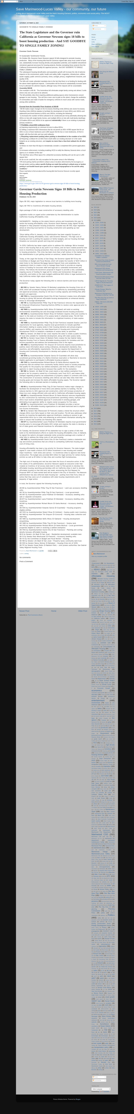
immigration (95, 764)
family (105, 710)
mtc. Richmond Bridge (97, 880)
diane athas (112, 673)
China (98, 631)
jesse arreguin (95, 776)
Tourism (112, 1041)
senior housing (96, 989)
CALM (101, 620)
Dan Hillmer (110, 660)
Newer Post (24, 611)
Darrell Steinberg (105, 662)
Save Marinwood (99, 553)
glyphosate (110, 731)
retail (111, 950)
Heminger (107, 743)
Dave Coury (101, 663)
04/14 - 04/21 (99, 369)
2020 (95, 217)
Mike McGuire (95, 872)
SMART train (96, 1001)
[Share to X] (53, 551)
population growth (108, 920)
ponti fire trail (108, 918)
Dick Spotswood (98, 675)
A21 (93, 567)
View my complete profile (99, 556)
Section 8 (100, 984)
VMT (100, 1058)
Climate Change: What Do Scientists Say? (103, 290)
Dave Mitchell (109, 663)
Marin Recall (111, 826)
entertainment (98, 700)
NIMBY (109, 885)
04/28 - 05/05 (99, 363)
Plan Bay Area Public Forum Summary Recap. (106, 519)
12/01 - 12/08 (99, 233)
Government (104, 733)
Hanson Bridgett (101, 740)
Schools (101, 980)
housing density (108, 753)
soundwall (94, 1009)
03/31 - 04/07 (99, 374)
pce (111, 899)
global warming (95, 731)
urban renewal (103, 1055)
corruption (106, 650)
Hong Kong (105, 751)
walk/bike (100, 1060)
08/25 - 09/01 (99, 319)
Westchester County (97, 1066)
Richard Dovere (100, 952)
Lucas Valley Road (104, 807)
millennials (111, 872)
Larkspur (109, 792)
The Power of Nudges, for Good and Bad (106, 128)
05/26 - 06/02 (99, 353)
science (107, 980)
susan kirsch (95, 1028)
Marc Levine (111, 811)
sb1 (112, 972)
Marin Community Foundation (105, 819)
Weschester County (97, 1064)
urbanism (112, 1055)
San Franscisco (106, 964)
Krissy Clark (103, 788)
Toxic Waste (95, 46)
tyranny (93, 1051)
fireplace (107, 712)
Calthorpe (94, 622)
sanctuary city (95, 968)
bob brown (107, 605)
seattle (93, 984)
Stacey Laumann (110, 1012)
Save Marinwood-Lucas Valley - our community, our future (61, 9)
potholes (102, 921)
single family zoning (97, 995)
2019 (95, 220)
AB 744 (99, 567)
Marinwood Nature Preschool (105, 844)
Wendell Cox (105, 1062)
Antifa (109, 590)
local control (111, 804)
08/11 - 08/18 (99, 325)
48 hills (96, 565)
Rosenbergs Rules (104, 959)
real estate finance (101, 942)
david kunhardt (96, 665)
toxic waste (97, 1043)
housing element (97, 755)
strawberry (94, 1018)
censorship (111, 628)
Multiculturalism (95, 882)
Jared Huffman (105, 772)
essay (113, 704)
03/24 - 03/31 (99, 376)
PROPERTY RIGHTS (109, 931)
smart (100, 997)
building (103, 614)
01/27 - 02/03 (99, 397)
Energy (103, 698)
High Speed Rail (99, 747)
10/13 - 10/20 (99, 251)
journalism (110, 777)
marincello (94, 830)
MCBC (93, 861)
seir (109, 983)
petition (101, 903)
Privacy (104, 927)
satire (95, 970)
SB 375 (109, 970)
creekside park (111, 652)
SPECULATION (104, 1008)
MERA (101, 865)
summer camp (104, 1022)
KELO (102, 785)
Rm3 (108, 955)
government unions (97, 735)
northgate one (111, 887)
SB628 (109, 976)
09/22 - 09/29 (99, 309)
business (110, 614)
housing (112, 751)
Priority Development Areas (101, 925)
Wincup (93, 1068)
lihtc (98, 802)
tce (111, 1034)
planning (94, 909)
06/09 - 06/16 (99, 348)
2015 (95, 416)
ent (110, 698)
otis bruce (107, 895)
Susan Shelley (108, 1028)
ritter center (99, 955)
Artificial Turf (97, 593)
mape (102, 811)
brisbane (94, 613)
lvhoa (113, 807)
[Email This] (49, 551)
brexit (108, 609)
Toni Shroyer (105, 1041)
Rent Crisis (105, 950)
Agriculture (94, 582)
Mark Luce (100, 857)
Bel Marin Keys (109, 597)
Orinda (101, 895)
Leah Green (101, 798)
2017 (95, 411)
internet (106, 768)
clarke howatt (97, 637)
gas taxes (110, 725)
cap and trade (95, 624)
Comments (97, 29)
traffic (106, 1043)
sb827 (94, 978)
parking (108, 897)
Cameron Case (103, 622)
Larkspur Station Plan (99, 794)
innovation (98, 766)
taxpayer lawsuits (103, 1034)
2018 (95, 408)
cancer (111, 622)
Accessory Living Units (105, 571)
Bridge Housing (104, 611)
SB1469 (99, 974)
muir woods (109, 880)
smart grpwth (99, 999)
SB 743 (100, 972)
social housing (99, 1003)
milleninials (103, 872)
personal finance (106, 901)
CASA (109, 626)
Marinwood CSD (100, 834)
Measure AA (103, 863)
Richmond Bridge (109, 953)
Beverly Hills (95, 599)
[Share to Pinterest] (56, 551)
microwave (102, 868)
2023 (95, 210)
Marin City (101, 815)
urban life (94, 1055)
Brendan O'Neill (101, 609)
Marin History (102, 824)
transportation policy (101, 1047)
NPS (94, 891)
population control (96, 919)
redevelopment (105, 944)
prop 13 (110, 929)
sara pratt (112, 968)
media (110, 863)
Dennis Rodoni (108, 671)
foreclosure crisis (110, 714)
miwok (107, 874)
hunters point (102, 762)
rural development (110, 961)
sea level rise (102, 982)
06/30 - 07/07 (99, 340)
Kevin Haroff (109, 785)
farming (111, 710)
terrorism (98, 1037)
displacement (101, 678)
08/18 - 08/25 (99, 322)
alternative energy (99, 584)
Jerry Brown (109, 774)
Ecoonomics (110, 692)
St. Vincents (100, 1012)
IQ (114, 768)
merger (106, 865)
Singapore (110, 993)
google (93, 733)
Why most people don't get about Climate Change (103, 265)
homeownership (96, 751)
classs (111, 637)
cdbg (104, 627)
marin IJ (110, 824)
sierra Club (107, 991)
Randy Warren (98, 940)
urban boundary (99, 1053)
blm (105, 603)
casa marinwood (96, 628)
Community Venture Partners (108, 644)
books (101, 607)
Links (93, 42)
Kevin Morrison (96, 787)
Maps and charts (97, 44)
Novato (95, 889)
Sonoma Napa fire (108, 1007)
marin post (103, 826)
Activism (94, 573)
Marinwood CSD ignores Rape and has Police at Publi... (104, 277)
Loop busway (101, 805)
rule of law (101, 961)
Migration (95, 870)
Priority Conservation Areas (101, 923)
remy (102, 948)
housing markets (98, 756)
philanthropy (109, 903)
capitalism (103, 624)
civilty (113, 635)
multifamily (104, 882)
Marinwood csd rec (97, 838)
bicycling (102, 599)
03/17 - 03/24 (99, 379)
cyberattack (112, 658)
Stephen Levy (105, 1014)
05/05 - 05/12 (99, 361)
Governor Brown (96, 737)
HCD (95, 743)
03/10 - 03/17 (99, 382)
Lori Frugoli (110, 805)
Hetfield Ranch (100, 745)
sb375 (95, 976)
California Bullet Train (109, 616)
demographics (96, 671)
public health (111, 935)
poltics (99, 918)
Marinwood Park (97, 846)
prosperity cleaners (107, 933)
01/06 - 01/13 (99, 405)
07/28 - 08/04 (99, 330)
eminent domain (97, 696)
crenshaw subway (97, 654)
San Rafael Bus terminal (105, 966)
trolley (105, 1049)
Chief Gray (106, 629)
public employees (101, 935)
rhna (93, 951)
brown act (103, 613)
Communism (95, 644)
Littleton (95, 804)
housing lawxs (111, 754)
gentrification (104, 727)
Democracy (106, 669)
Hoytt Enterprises (105, 758)
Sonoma (99, 1007)
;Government (96, 563)
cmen (106, 639)
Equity (107, 703)
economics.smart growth (98, 692)
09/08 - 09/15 (99, 314)
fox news (107, 716)
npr (114, 889)
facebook (108, 708)
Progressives (101, 929)
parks (113, 897)
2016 (95, 413)
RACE (93, 938)
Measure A (95, 863)
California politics (99, 618)
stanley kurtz (96, 1014)
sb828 (102, 978)
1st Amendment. (109, 563)
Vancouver (110, 1056)
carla (95, 626)
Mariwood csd (106, 855)
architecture (111, 592)
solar (99, 1005)
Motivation (96, 876)
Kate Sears (95, 783)
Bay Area (111, 595)
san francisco (97, 965)
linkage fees (104, 802)
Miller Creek (98, 874)
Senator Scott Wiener (104, 987)
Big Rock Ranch (97, 601)
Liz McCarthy (103, 803)
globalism (103, 731)
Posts (96, 25)
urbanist (96, 1056)
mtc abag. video (95, 878)
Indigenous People (107, 764)
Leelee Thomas (95, 800)
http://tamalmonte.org (37, 181)
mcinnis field (105, 861)
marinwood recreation (105, 849)
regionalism (102, 946)
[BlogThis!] (51, 551)
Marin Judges (95, 826)
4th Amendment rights (105, 565)
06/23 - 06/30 (99, 343)
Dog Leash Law (106, 682)
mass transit (107, 859)
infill (92, 766)
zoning (26, 553)
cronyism (105, 656)
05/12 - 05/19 (99, 358)
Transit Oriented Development (106, 1045)
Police (93, 913)
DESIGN (104, 673)
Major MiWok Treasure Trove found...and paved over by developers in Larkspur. (107, 190)
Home (53, 611)
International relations (97, 768)
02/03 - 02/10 (99, 395)
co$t (98, 640)
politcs (103, 913)
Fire (100, 712)
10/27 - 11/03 (99, 246)
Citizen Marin (96, 633)
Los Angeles (94, 807)
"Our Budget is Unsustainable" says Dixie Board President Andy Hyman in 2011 (106, 535)
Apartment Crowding (98, 592)
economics (97, 690)
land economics (96, 790)
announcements (97, 590)
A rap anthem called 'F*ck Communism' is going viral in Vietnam (101, 161)
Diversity (112, 678)
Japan (98, 772)
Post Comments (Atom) (35, 615)
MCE (98, 861)
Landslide (101, 792)
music (111, 882)
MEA (111, 861)
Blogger (78, 1099)
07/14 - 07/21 (99, 335)
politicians (102, 915)
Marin (93, 815)
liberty (93, 802)
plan (106, 905)
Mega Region (95, 865)
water (106, 1060)
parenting (100, 897)
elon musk (110, 694)
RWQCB (100, 963)
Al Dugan (101, 582)
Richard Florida (111, 951)
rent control (96, 950)
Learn (110, 798)
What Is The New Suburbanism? (105, 175)
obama (104, 891)
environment (96, 703)
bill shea (100, 603)
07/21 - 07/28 (99, 332)
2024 (95, 207)
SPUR (104, 1010)
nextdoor (102, 885)
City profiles (107, 633)
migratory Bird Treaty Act (106, 870)
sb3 (109, 974)
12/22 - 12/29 (99, 225)
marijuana (110, 813)
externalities (106, 706)
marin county (96, 821)
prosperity (96, 933)
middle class (111, 868)
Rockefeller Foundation (103, 957)
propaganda (95, 931)
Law (100, 796)
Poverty (110, 921)
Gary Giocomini (106, 724)
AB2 (109, 567)
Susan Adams (105, 1026)
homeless (107, 749)
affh (108, 573)
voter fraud (106, 1058)
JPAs (97, 779)
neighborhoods (106, 883)
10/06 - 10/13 (99, 253)
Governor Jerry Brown (109, 737)
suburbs (94, 1022)
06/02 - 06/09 (99, 351)
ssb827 (110, 1010)
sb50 (101, 976)
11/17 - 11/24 (99, 238)
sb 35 (102, 970)
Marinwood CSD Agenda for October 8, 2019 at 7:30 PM (104, 294)
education (95, 694)
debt (95, 667)
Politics (111, 915)
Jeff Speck (101, 773)
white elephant (109, 1066)
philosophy (94, 905)
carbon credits (111, 624)
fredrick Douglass (103, 718)
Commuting (97, 647)
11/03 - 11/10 (99, 243)
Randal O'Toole (110, 938)
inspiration (106, 766)
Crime (106, 654)
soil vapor (94, 1005)
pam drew (94, 897)
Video (93, 1058)
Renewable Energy (110, 948)
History (93, 749)
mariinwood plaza (100, 813)
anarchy (106, 586)
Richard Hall (97, 953)
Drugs (109, 686)
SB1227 (93, 974)
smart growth (110, 997)
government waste (108, 735)
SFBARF (110, 989)
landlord (93, 792)
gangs (110, 722)
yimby (99, 1068)
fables (100, 708)
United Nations (102, 1051)
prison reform (95, 927)
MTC (108, 876)
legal (103, 800)
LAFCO (111, 789)
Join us (94, 39)
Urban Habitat (109, 1053)
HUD (93, 760)
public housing (97, 936)
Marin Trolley (108, 828)
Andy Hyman (106, 588)
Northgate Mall (102, 887)
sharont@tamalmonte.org (25, 181)
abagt (93, 571)
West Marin (108, 1064)
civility (108, 635)
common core (105, 643)
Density (98, 673)
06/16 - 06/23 (99, 345)
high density (110, 745)
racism (99, 938)
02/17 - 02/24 (99, 389)
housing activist (98, 752)
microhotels (94, 868)
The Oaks (105, 1037)
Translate (106, 1091)
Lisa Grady (112, 802)
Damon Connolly (98, 660)
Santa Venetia (104, 968)
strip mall (102, 1020)
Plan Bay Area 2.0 (105, 907)
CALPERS (109, 620)
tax (99, 1032)
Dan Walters (95, 661)
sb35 (113, 974)
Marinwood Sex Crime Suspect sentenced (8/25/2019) (104, 260)
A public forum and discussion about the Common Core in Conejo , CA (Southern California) (106, 100)
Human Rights (103, 760)
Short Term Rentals (97, 991)
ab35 (113, 567)
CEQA (97, 629)
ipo (110, 768)
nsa (99, 891)
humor (94, 762)
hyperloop (110, 762)
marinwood (106, 830)
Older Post (82, 611)
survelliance (95, 1026)
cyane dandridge (102, 658)
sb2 (104, 974)
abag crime (110, 569)
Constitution (112, 648)
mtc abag (103, 878)
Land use (107, 790)
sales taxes (112, 963)
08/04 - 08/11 (99, 327)
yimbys (107, 1068)
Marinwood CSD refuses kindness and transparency (104, 269)
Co (110, 639)
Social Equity (110, 1001)
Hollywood (99, 749)
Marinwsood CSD (96, 855)
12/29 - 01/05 (99, 222)
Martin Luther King (96, 859)
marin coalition (100, 817)
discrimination (103, 676)
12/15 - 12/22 (99, 227)
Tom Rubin (102, 1039)
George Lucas (108, 729)
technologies (95, 1036)
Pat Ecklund (96, 899)
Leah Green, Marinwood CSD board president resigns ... (104, 273)
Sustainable (95, 1030)
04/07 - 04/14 (99, 371)
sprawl (99, 1010)
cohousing (94, 642)
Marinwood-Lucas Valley (101, 854)
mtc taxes (110, 878)
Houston (94, 758)
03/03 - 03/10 (99, 384)
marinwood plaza (99, 848)
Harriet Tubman (111, 740)
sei (105, 983)
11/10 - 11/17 (99, 240)
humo (111, 760)
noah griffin (94, 887)
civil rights (102, 635)
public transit (108, 936)
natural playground (96, 883)
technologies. (104, 1036)
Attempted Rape (108, 593)
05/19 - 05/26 (99, 356)
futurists (103, 722)
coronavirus (97, 650)
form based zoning (98, 716)
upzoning (112, 1051)
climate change (96, 639)
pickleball (101, 905)
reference (94, 946)
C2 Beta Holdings (96, 616)
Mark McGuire (109, 857)
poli (111, 911)
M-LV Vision (100, 809)
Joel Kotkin (105, 776)
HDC (102, 743)
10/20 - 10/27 (99, 248)
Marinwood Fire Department (101, 832)
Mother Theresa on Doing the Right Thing (106, 62)
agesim (111, 580)
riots (93, 955)
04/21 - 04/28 (99, 366)
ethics (95, 706)
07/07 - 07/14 (99, 338)
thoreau (111, 1037)
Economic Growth (103, 688)
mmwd (113, 874)
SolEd (106, 1005)
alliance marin (111, 582)
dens (93, 673)
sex (104, 989)
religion (113, 946)
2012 (95, 424)
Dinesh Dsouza (111, 674)
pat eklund (105, 899)
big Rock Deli (111, 599)
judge (103, 779)
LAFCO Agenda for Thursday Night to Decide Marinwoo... (104, 281)
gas (98, 725)
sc (107, 978)
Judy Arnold (111, 779)
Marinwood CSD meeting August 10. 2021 (106, 83)
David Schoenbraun (110, 665)
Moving (103, 876)
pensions (95, 901)
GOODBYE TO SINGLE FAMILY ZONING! (102, 256)
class (106, 637)
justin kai (109, 781)
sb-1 (105, 972)
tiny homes (94, 1039)
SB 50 (93, 972)
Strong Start (110, 1020)
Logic (94, 805)
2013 (95, 421)
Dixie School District (107, 680)
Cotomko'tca (101, 652)
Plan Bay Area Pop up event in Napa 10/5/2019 (104, 298)
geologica (99, 729)
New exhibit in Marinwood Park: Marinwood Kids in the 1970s (106, 145)
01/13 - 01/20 (99, 402)
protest (93, 935)
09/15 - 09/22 (99, 312)
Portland (94, 921)
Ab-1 (104, 567)
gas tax (103, 725)
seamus (111, 982)
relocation (95, 948)
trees (100, 1049)
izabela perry (96, 770)
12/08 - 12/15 (99, 230)
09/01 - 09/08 (99, 317)
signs (113, 991)
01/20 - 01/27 (99, 400)
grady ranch (98, 739)
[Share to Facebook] (54, 551)
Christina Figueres (108, 631)
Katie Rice (95, 785)
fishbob (102, 714)
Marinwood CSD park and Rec (102, 836)
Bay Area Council (99, 597)
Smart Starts (109, 999)
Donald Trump (106, 684)
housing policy (108, 756)
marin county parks (104, 822)
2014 (95, 419)
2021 (95, 215)
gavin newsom (95, 727)
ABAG (97, 569)
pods (106, 911)
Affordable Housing (103, 576)
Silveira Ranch (98, 993)
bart (105, 595)
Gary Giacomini (96, 724)
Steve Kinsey (106, 1016)
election (103, 694)
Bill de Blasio (107, 601)
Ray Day (107, 940)
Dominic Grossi (95, 684)
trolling (111, 1049)
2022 (95, 212)
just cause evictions (99, 781)
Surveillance (104, 1024)
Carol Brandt (102, 626)
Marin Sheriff (97, 828)
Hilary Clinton (109, 747)
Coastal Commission (107, 641)
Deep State (103, 667)
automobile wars (96, 595)
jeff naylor (94, 774)
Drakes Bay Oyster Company (99, 686)
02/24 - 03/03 (99, 387)
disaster (95, 676)
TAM (105, 1030)
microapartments (104, 867)
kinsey (105, 787)
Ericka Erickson (105, 704)
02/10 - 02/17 (99, 392)
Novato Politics (104, 889)
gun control (109, 739)
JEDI (112, 772)
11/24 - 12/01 (99, 235)
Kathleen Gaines (108, 783)
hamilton (93, 740)
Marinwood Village (100, 852)
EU (100, 706)
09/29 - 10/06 (99, 306)
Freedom (103, 720)
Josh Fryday (102, 777)
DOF (97, 682)
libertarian (109, 800)
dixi (96, 680)
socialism (108, 1003)
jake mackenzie (106, 770)
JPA (93, 779)
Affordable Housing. (102, 580)
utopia (102, 1056)
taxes (105, 1032)
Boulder (107, 607)
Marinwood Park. (110, 846)
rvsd (94, 963)
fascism (93, 712)
